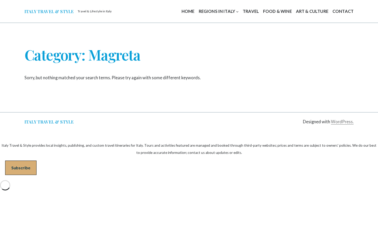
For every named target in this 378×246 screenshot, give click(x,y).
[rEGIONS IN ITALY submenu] (237, 11)
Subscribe (20, 167)
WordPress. (342, 121)
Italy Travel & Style (49, 11)
